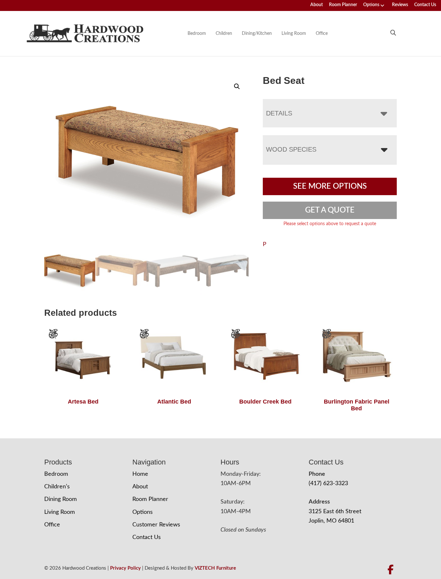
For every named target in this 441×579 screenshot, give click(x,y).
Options (371, 5)
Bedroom (197, 33)
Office (322, 33)
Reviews (400, 5)
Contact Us (425, 5)
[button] (237, 86)
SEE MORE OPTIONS (330, 186)
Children (224, 33)
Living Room (294, 33)
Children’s (57, 487)
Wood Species (291, 149)
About (316, 5)
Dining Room (60, 499)
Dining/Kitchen (257, 33)
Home (140, 474)
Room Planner (343, 5)
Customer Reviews (156, 525)
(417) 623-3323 (328, 483)
